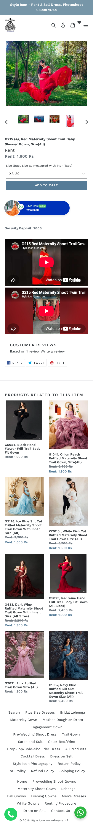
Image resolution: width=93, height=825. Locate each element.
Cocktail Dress (33, 756)
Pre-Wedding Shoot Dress (34, 734)
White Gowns (28, 803)
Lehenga (68, 789)
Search (14, 712)
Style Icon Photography (32, 764)
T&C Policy (17, 771)
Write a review (53, 351)
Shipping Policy (72, 771)
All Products (75, 749)
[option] (23, 119)
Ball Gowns (16, 796)
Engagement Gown (47, 727)
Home (22, 781)
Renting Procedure (60, 803)
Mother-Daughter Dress (63, 720)
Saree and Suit (30, 742)
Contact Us (60, 811)
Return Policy (69, 764)
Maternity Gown (23, 720)
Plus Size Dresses (40, 712)
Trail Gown (71, 734)
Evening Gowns (43, 796)
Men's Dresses (74, 796)
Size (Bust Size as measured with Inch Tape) (39, 165)
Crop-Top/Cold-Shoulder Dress (33, 749)
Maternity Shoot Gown (37, 789)
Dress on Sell (61, 756)
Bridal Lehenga (72, 712)
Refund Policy (42, 771)
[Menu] (85, 25)
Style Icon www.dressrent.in (50, 820)
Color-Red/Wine (61, 742)
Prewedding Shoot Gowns (54, 781)
